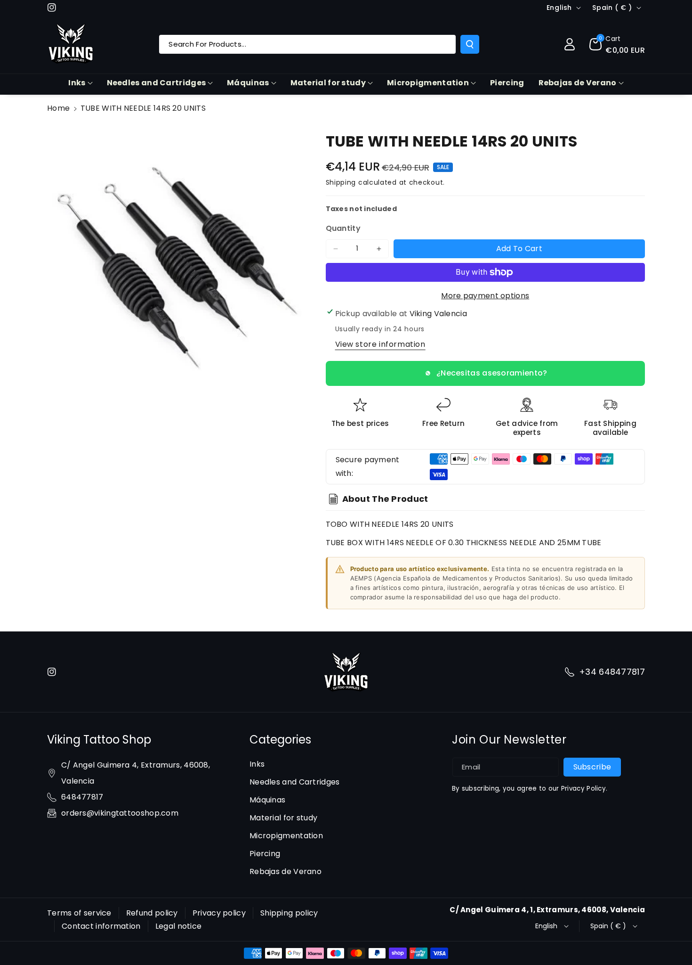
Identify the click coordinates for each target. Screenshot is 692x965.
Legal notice (178, 926)
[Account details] (569, 44)
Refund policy (152, 913)
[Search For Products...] (469, 44)
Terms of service (79, 913)
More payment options (485, 295)
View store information (380, 344)
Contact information (101, 926)
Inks (76, 82)
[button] (617, 44)
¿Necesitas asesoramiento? (491, 373)
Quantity (343, 228)
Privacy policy (219, 913)
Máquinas (248, 82)
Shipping (341, 182)
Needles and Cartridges (156, 82)
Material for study (328, 82)
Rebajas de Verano (578, 82)
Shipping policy (289, 913)
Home (58, 108)
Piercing (264, 853)
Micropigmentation (428, 82)
